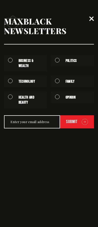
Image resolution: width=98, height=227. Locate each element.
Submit (72, 121)
